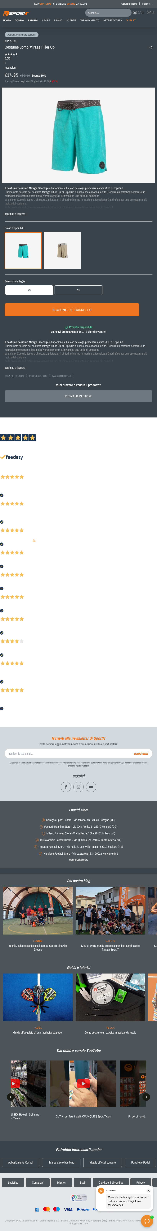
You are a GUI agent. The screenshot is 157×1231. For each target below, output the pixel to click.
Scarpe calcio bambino (61, 1162)
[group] (38, 921)
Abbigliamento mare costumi (21, 35)
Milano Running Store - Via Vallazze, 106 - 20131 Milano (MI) (81, 833)
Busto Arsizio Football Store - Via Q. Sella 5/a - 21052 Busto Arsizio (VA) (80, 840)
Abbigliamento (89, 20)
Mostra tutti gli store (78, 859)
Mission (61, 1182)
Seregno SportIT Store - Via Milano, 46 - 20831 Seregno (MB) (80, 820)
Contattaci (37, 1182)
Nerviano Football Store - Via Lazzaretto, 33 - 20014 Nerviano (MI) (81, 853)
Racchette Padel (140, 1162)
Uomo (7, 20)
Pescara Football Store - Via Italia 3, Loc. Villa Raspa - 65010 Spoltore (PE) (81, 847)
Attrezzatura (112, 20)
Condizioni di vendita (111, 1182)
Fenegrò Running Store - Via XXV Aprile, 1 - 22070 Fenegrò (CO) (80, 826)
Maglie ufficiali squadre (103, 1162)
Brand (58, 20)
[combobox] (109, 12)
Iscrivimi (141, 753)
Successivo (20, 472)
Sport (46, 20)
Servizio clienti (129, 3)
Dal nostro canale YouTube (78, 1050)
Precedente (6, 472)
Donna (19, 20)
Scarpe (71, 20)
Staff (82, 1182)
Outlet (131, 20)
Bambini (33, 20)
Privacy (141, 1182)
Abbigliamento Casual (20, 1162)
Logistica (13, 1182)
